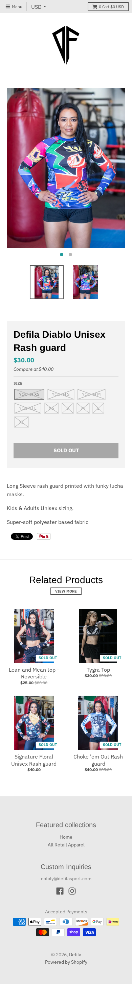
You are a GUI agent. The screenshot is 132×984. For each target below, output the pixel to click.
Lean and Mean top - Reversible (34, 673)
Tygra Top (98, 669)
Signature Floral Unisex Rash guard (34, 760)
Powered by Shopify (66, 962)
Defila (75, 955)
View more (66, 591)
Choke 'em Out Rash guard (98, 760)
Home (66, 837)
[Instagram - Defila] (72, 891)
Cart (111, 6)
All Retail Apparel (66, 845)
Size (18, 383)
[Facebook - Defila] (60, 891)
